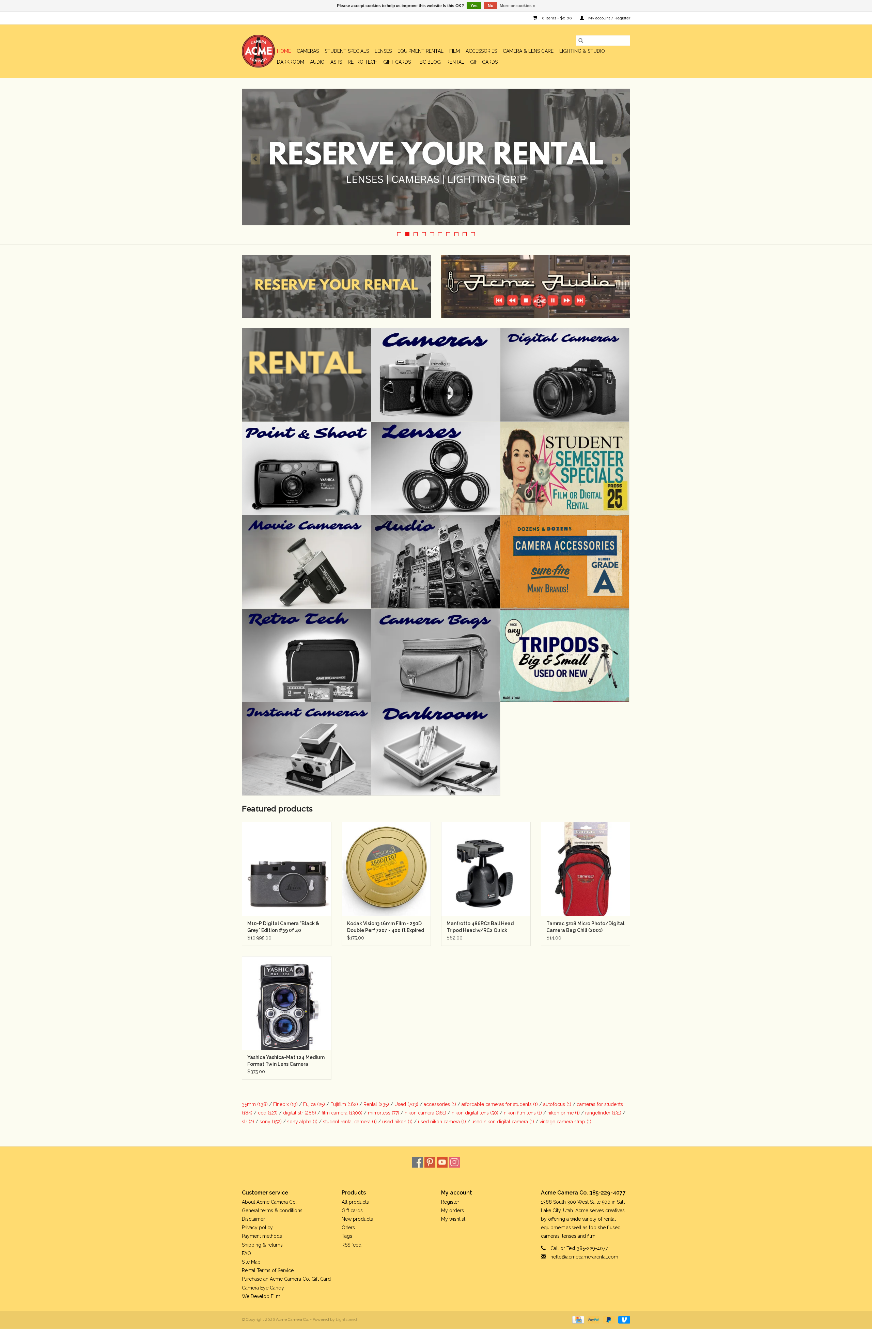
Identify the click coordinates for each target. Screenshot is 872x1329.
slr (248, 1121)
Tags (347, 1236)
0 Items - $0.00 (557, 18)
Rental (455, 62)
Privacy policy (257, 1227)
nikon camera (425, 1113)
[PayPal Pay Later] (608, 1319)
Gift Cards (484, 62)
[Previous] (255, 159)
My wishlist (453, 1219)
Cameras (308, 51)
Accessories (481, 51)
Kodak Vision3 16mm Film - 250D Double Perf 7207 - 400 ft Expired (385, 927)
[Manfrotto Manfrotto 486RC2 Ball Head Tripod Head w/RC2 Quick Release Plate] (486, 869)
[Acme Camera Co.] (258, 51)
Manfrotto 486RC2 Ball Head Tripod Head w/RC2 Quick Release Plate (480, 927)
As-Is (336, 62)
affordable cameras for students (500, 1104)
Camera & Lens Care (528, 51)
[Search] (581, 40)
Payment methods (262, 1236)
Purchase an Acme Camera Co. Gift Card (286, 1279)
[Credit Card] (577, 1319)
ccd (268, 1113)
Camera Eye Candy (263, 1288)
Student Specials (347, 51)
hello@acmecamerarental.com (584, 1257)
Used (406, 1104)
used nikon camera (442, 1121)
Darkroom (290, 62)
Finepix (285, 1104)
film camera (342, 1113)
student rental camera (350, 1121)
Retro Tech (362, 62)
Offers (348, 1227)
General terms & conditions (272, 1210)
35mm (255, 1104)
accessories (440, 1104)
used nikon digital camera (502, 1121)
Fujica (314, 1104)
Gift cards (397, 62)
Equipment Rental (420, 51)
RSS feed (351, 1245)
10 (473, 234)
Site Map (251, 1262)
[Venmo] (623, 1319)
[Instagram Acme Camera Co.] (454, 1162)
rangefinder (603, 1113)
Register (450, 1202)
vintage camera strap (565, 1121)
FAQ (246, 1253)
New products (357, 1219)
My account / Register (608, 18)
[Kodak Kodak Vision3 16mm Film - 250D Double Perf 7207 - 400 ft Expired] (386, 869)
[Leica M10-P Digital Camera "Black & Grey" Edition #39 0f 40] (286, 869)
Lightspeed (346, 1319)
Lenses (383, 51)
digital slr (299, 1113)
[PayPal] (593, 1319)
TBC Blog (429, 62)
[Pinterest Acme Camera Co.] (429, 1162)
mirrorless (383, 1113)
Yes (474, 5)
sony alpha (302, 1121)
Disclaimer (253, 1219)
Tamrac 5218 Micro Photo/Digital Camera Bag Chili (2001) (585, 927)
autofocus (557, 1104)
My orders (452, 1210)
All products (355, 1202)
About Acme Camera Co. (269, 1202)
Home (284, 51)
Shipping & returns (262, 1245)
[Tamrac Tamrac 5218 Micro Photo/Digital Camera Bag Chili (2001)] (585, 869)
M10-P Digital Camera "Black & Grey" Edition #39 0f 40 (283, 927)
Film (454, 51)
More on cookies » (517, 5)
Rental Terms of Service (268, 1270)
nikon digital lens (475, 1113)
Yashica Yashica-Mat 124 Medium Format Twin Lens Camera (286, 1061)
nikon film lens (523, 1113)
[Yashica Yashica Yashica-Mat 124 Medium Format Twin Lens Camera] (286, 1003)
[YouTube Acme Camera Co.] (442, 1162)
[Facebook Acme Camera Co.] (417, 1162)
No (490, 5)
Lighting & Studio (582, 51)
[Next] (616, 159)
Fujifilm (344, 1104)
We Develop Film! (261, 1296)
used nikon (397, 1121)
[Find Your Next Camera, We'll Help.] (436, 157)
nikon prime (563, 1113)
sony (271, 1121)
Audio (317, 62)
